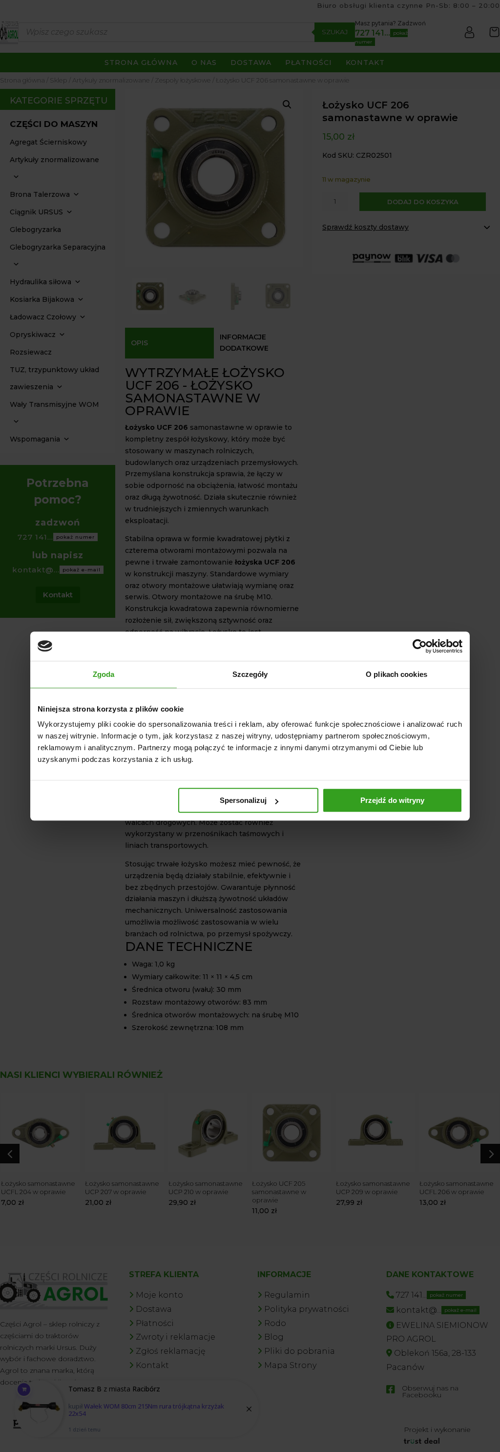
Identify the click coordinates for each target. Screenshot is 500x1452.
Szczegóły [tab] (250, 674)
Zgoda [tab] (104, 674)
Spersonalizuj (243, 800)
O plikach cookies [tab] (396, 674)
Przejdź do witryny (392, 800)
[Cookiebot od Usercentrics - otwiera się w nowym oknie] (419, 646)
